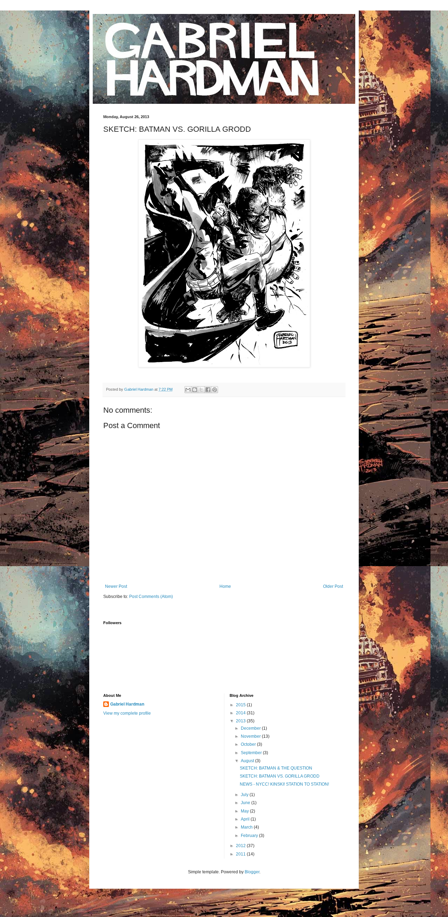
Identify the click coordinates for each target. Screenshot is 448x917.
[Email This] (187, 389)
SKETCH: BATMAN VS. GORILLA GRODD (280, 776)
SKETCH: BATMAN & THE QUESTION (276, 768)
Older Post (333, 586)
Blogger (252, 871)
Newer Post (116, 586)
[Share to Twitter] (201, 389)
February (250, 835)
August (248, 760)
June (246, 802)
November (251, 736)
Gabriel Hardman (127, 704)
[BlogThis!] (194, 389)
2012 (241, 845)
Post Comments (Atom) (151, 596)
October (249, 744)
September (252, 752)
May (245, 811)
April (246, 819)
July (245, 794)
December (251, 728)
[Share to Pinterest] (214, 389)
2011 (241, 854)
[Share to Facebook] (207, 389)
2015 (241, 704)
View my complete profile (127, 713)
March (247, 827)
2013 (241, 721)
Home (225, 586)
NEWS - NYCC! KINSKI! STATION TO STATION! (284, 784)
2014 (241, 712)
